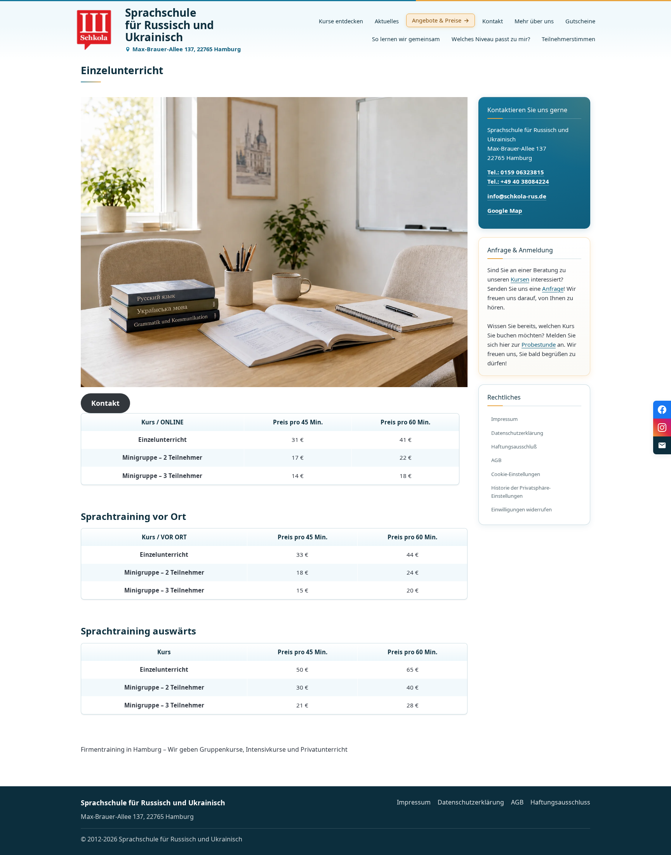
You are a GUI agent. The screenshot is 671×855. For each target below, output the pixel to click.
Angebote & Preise (436, 20)
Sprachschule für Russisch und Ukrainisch (153, 802)
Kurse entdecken (341, 21)
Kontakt (492, 21)
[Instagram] (662, 427)
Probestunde (539, 344)
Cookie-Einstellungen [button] (515, 474)
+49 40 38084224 (525, 181)
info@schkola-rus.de (516, 196)
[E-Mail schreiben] (662, 445)
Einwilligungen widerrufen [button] (521, 509)
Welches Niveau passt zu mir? (491, 39)
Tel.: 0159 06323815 (515, 172)
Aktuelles (387, 21)
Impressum (504, 418)
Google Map (504, 210)
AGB (496, 460)
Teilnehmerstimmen (568, 39)
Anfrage (552, 288)
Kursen (520, 279)
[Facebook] (662, 410)
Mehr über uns (534, 21)
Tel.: (494, 181)
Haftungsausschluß (514, 446)
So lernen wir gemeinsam (406, 39)
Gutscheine (580, 21)
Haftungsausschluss (560, 802)
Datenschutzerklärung (517, 432)
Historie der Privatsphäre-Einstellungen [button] (521, 491)
